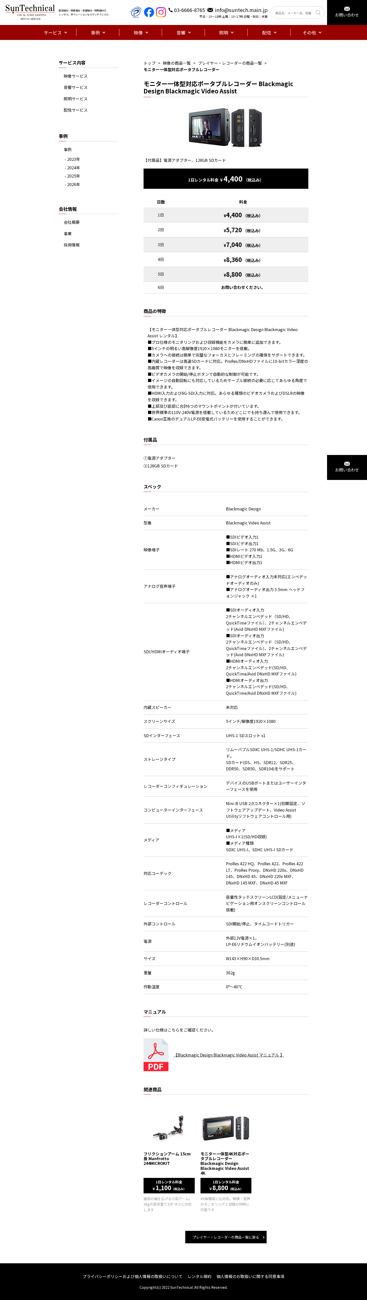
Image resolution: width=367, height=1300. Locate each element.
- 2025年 (72, 176)
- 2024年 (72, 168)
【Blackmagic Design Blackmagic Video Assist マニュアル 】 (229, 1055)
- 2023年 (72, 159)
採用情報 (72, 245)
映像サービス (76, 76)
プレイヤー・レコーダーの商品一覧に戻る (226, 1237)
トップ (150, 63)
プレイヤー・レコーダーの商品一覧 (230, 63)
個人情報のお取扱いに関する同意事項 (250, 1276)
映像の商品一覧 (177, 63)
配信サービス (76, 110)
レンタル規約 (199, 1276)
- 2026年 (72, 184)
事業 (68, 233)
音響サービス (76, 87)
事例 (68, 149)
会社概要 (72, 222)
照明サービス (76, 99)
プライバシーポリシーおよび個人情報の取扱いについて (133, 1276)
